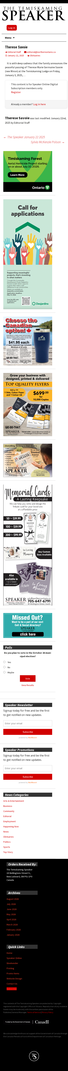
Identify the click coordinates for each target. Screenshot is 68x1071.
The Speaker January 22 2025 (24, 137)
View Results (27, 685)
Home (9, 952)
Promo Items (13, 973)
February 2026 (14, 929)
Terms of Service (34, 1012)
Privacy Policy (47, 1012)
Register (16, 92)
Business (7, 806)
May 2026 (11, 914)
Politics (7, 841)
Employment (9, 821)
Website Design (14, 978)
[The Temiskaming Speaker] (34, 13)
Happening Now (11, 826)
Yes (9, 662)
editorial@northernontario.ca (41, 52)
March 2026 (12, 924)
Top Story (8, 852)
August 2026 (13, 898)
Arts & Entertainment (13, 800)
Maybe (11, 672)
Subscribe (12, 988)
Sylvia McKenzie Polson (48, 142)
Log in (11, 27)
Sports (6, 846)
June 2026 (12, 909)
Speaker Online (14, 958)
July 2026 (11, 904)
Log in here (39, 104)
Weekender (12, 963)
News (6, 831)
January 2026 (13, 934)
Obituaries (35, 55)
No (9, 667)
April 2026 (11, 919)
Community (8, 811)
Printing (10, 968)
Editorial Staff (14, 52)
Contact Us (12, 983)
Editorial (7, 816)
